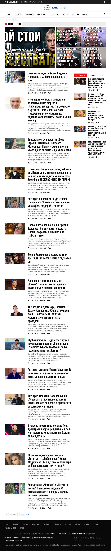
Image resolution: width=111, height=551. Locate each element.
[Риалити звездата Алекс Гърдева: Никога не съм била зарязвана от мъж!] (15, 82)
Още (84, 14)
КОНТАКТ (40, 2)
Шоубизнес (41, 14)
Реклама (8, 537)
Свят (97, 524)
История (75, 14)
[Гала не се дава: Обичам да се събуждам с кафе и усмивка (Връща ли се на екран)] (80, 116)
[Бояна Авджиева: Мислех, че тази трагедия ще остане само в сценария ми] (15, 263)
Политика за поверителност (58, 533)
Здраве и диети (10, 528)
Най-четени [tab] (80, 75)
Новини (18, 14)
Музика (77, 524)
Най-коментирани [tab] (96, 75)
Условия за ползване (78, 533)
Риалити (65, 14)
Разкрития (87, 524)
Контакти (16, 537)
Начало (26, 2)
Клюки (9, 14)
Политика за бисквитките (14, 540)
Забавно (29, 14)
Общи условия (26, 537)
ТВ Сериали (54, 14)
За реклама (32, 2)
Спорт (22, 528)
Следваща (23, 514)
